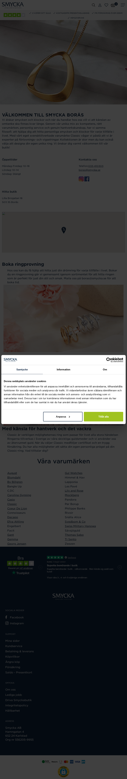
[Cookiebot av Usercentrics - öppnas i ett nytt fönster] (108, 360)
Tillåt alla (103, 416)
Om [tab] (105, 369)
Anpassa (61, 416)
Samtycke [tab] (22, 369)
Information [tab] (63, 369)
